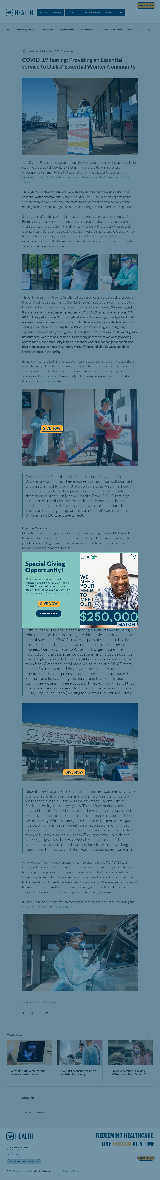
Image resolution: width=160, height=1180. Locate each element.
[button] (133, 556)
